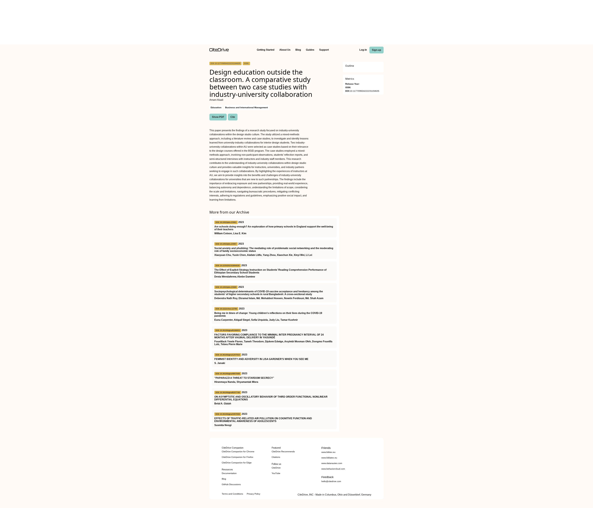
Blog (298, 49)
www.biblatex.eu (329, 457)
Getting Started (265, 49)
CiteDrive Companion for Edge (237, 462)
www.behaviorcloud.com (333, 469)
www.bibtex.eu (328, 452)
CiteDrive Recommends (283, 451)
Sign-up (376, 50)
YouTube (276, 473)
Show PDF (218, 117)
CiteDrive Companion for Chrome (238, 451)
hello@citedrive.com (331, 481)
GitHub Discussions (231, 484)
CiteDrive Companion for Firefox (237, 457)
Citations (276, 457)
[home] (219, 50)
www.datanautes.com (331, 463)
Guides (310, 49)
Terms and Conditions (232, 494)
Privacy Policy (253, 494)
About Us (284, 49)
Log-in (363, 49)
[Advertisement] (296, 22)
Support (324, 49)
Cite (232, 117)
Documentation (229, 473)
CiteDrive (276, 467)
